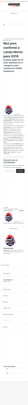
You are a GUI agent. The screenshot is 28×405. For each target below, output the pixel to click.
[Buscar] (26, 9)
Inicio (4, 38)
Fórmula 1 (9, 38)
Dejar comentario (5, 265)
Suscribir (20, 171)
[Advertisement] (14, 88)
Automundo (17, 114)
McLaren (16, 209)
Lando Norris (11, 209)
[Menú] (2, 9)
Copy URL (21, 210)
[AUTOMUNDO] (14, 5)
